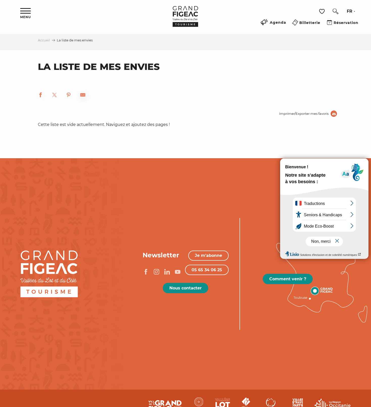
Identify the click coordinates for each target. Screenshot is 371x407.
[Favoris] (323, 11)
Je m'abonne (208, 255)
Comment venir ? (287, 279)
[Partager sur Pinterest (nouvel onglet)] (68, 95)
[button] (335, 11)
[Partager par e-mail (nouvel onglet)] (82, 95)
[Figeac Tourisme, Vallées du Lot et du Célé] (185, 20)
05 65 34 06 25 (207, 269)
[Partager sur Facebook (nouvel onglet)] (40, 95)
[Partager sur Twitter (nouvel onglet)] (54, 95)
